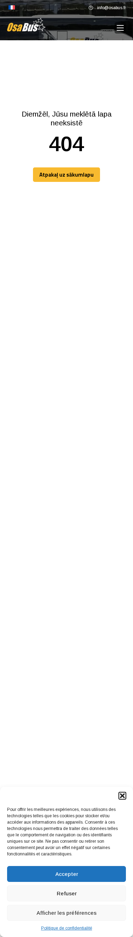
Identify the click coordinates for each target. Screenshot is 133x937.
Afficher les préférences (66, 913)
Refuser (67, 893)
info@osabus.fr (111, 7)
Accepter (66, 874)
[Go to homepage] (26, 24)
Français (11, 8)
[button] (122, 795)
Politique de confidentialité (66, 928)
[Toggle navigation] (120, 28)
